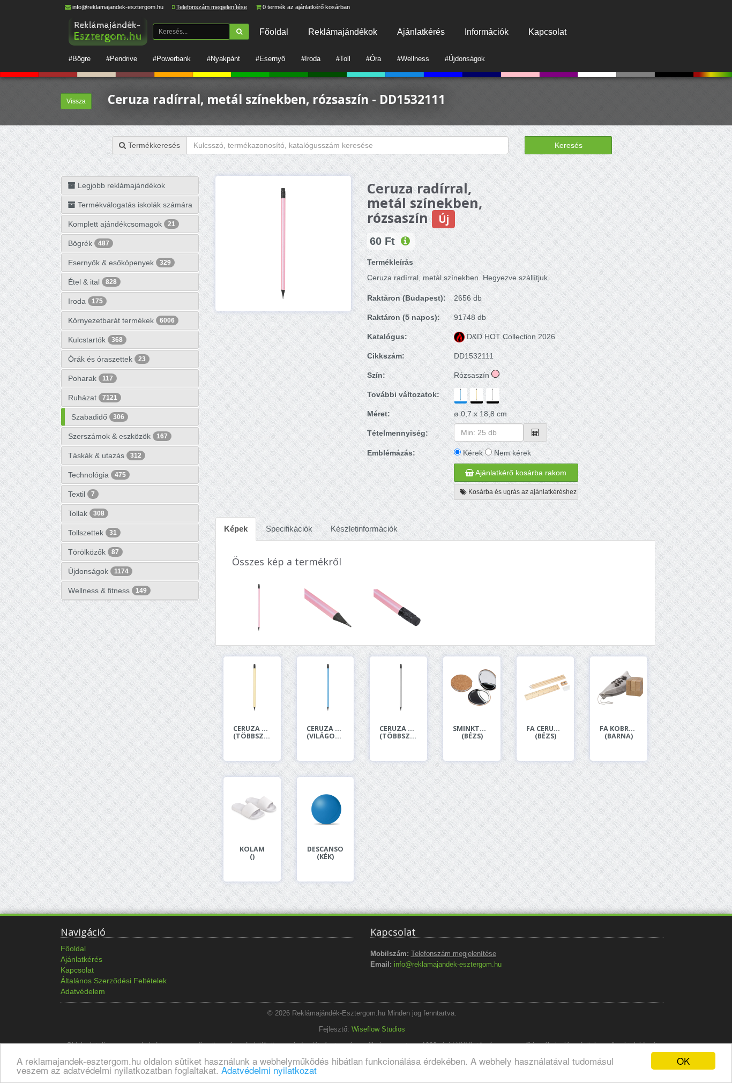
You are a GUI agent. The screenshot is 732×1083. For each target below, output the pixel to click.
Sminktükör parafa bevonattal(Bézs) (472, 732)
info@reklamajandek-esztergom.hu (117, 7)
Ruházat (92, 397)
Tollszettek (92, 532)
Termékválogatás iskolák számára (134, 204)
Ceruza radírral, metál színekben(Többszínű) (252, 732)
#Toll (343, 59)
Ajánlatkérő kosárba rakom (520, 472)
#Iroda (310, 59)
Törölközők (93, 552)
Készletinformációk (364, 528)
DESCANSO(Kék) (325, 853)
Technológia (97, 474)
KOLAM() (252, 853)
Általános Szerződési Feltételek (114, 980)
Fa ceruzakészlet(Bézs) (545, 732)
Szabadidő (97, 417)
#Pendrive (121, 59)
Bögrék (88, 243)
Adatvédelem (83, 991)
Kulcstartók (95, 339)
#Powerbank (172, 59)
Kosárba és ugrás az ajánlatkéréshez (522, 492)
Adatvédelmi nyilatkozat (269, 1070)
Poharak (90, 378)
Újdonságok (98, 571)
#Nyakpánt (223, 59)
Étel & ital (92, 282)
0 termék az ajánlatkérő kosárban (306, 7)
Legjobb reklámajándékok (120, 185)
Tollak (86, 513)
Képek (236, 528)
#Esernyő (270, 59)
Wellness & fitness (107, 590)
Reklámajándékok (342, 31)
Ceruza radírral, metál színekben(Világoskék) (326, 732)
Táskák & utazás (104, 455)
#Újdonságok (465, 59)
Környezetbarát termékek (121, 320)
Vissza (76, 101)
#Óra (373, 59)
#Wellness (413, 59)
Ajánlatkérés (421, 31)
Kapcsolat (547, 31)
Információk (487, 31)
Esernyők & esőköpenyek (119, 262)
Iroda (85, 301)
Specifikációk (289, 528)
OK (683, 1060)
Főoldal (273, 31)
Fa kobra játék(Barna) (619, 732)
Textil (81, 494)
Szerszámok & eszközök (118, 436)
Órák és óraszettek (107, 359)
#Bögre (80, 59)
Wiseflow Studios (378, 1029)
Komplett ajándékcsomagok (121, 224)
